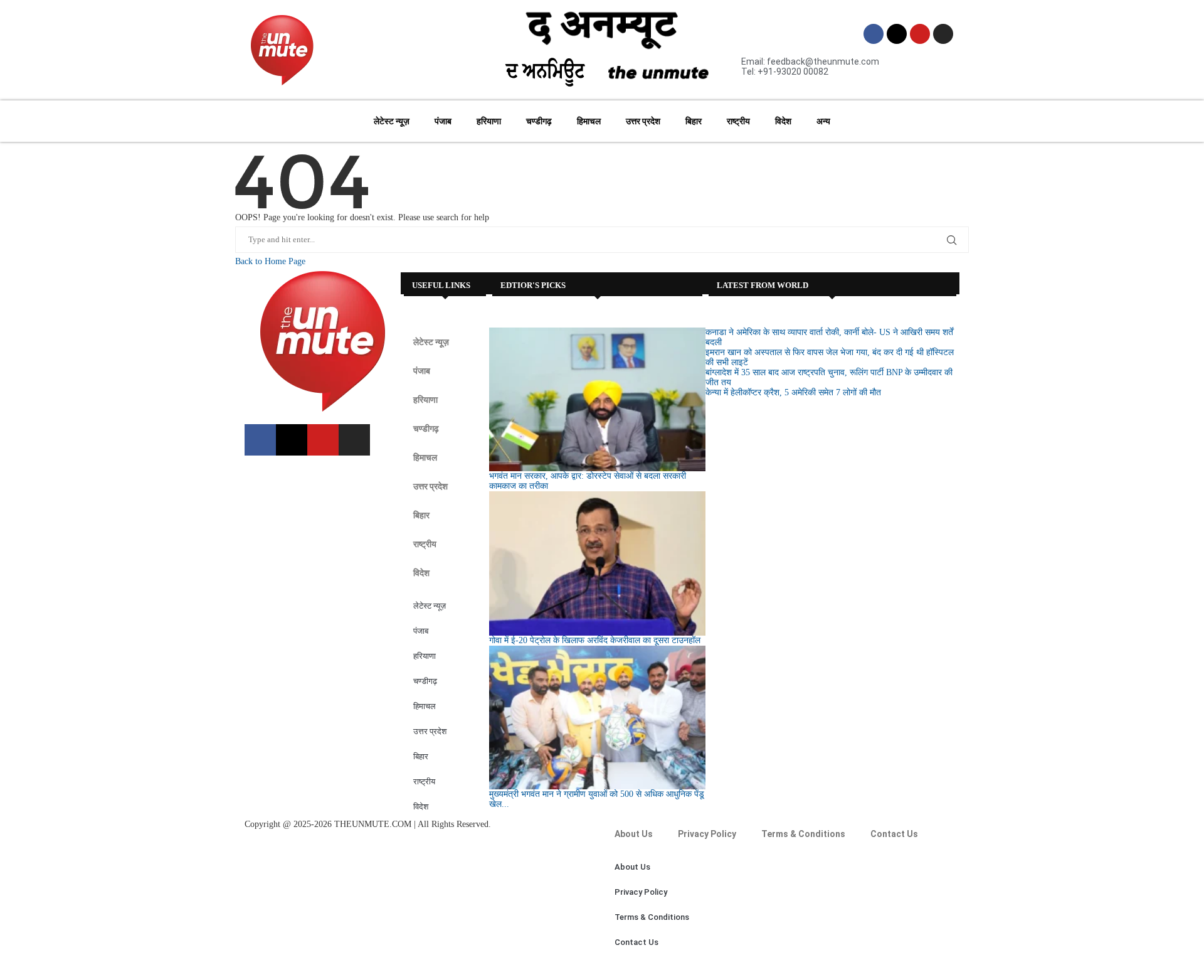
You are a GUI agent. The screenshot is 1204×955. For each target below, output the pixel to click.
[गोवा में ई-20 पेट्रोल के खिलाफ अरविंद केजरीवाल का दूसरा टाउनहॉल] (597, 563)
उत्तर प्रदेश (643, 121)
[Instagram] (943, 34)
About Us (634, 834)
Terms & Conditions (803, 834)
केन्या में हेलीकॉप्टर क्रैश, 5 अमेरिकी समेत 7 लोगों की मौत (793, 392)
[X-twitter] (897, 34)
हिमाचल (589, 121)
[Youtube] (920, 34)
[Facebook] (873, 34)
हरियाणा (489, 121)
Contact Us (894, 834)
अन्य (823, 121)
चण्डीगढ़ (539, 121)
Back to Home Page (270, 261)
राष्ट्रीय (738, 121)
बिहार (693, 121)
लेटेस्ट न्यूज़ (391, 121)
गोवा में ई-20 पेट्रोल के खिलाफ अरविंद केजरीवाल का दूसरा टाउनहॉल (594, 640)
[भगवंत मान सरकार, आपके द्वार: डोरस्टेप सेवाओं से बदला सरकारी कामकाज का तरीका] (597, 400)
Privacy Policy (707, 834)
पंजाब (443, 121)
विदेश (783, 121)
